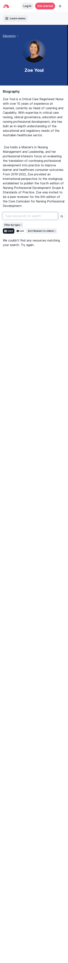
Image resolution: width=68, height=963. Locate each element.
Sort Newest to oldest (41, 230)
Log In (27, 6)
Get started (45, 6)
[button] (60, 6)
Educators (9, 35)
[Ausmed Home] (6, 6)
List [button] (22, 230)
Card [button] (10, 230)
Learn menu (18, 18)
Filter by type (12, 224)
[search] (61, 216)
